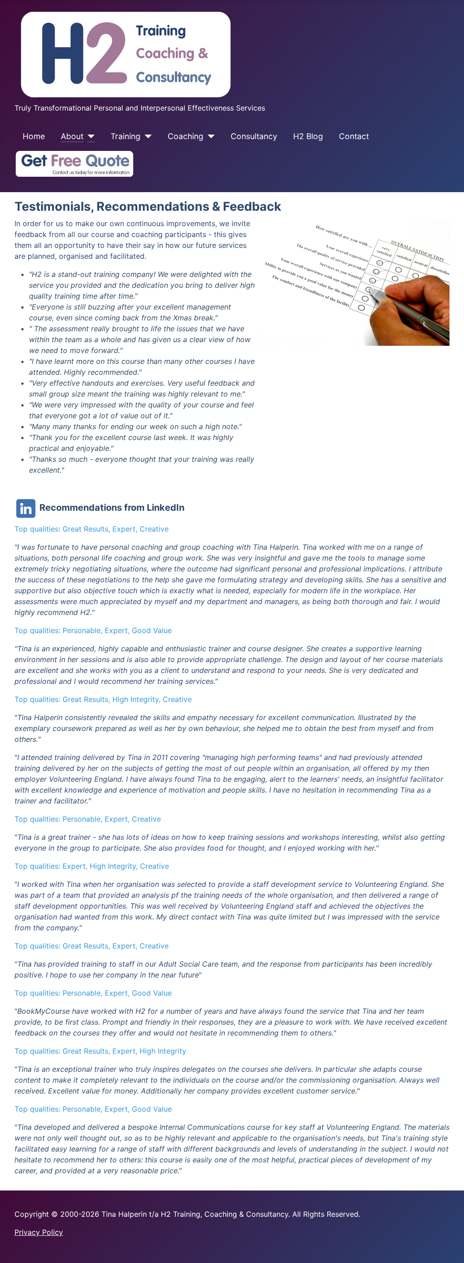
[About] (89, 136)
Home (34, 136)
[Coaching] (209, 136)
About (72, 136)
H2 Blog (308, 136)
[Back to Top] (448, 1246)
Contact (354, 136)
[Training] (146, 136)
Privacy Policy (38, 1232)
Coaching (185, 136)
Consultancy (254, 136)
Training (125, 136)
